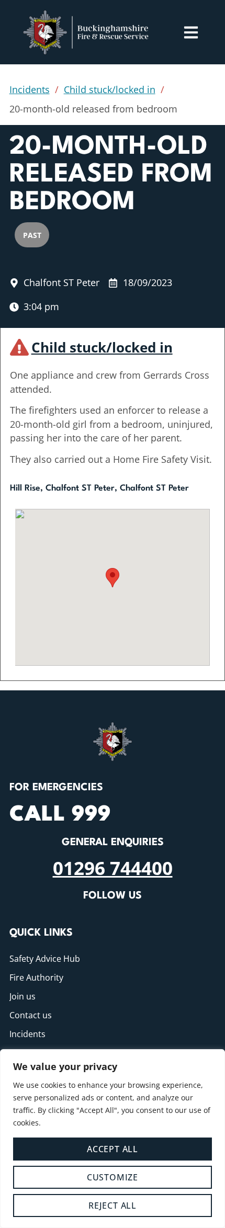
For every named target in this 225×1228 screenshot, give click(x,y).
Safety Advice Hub (44, 958)
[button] (112, 578)
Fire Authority (36, 977)
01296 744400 (113, 867)
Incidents (29, 89)
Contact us (30, 1015)
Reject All (112, 1205)
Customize (112, 1177)
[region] (112, 1138)
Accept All (112, 1149)
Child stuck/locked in (109, 89)
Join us (22, 996)
